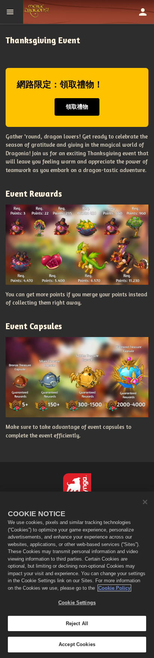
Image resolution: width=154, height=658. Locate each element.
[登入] (142, 12)
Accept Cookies (77, 644)
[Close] (145, 502)
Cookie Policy (114, 588)
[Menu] (11, 12)
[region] (77, 575)
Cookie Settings (77, 602)
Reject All (77, 623)
